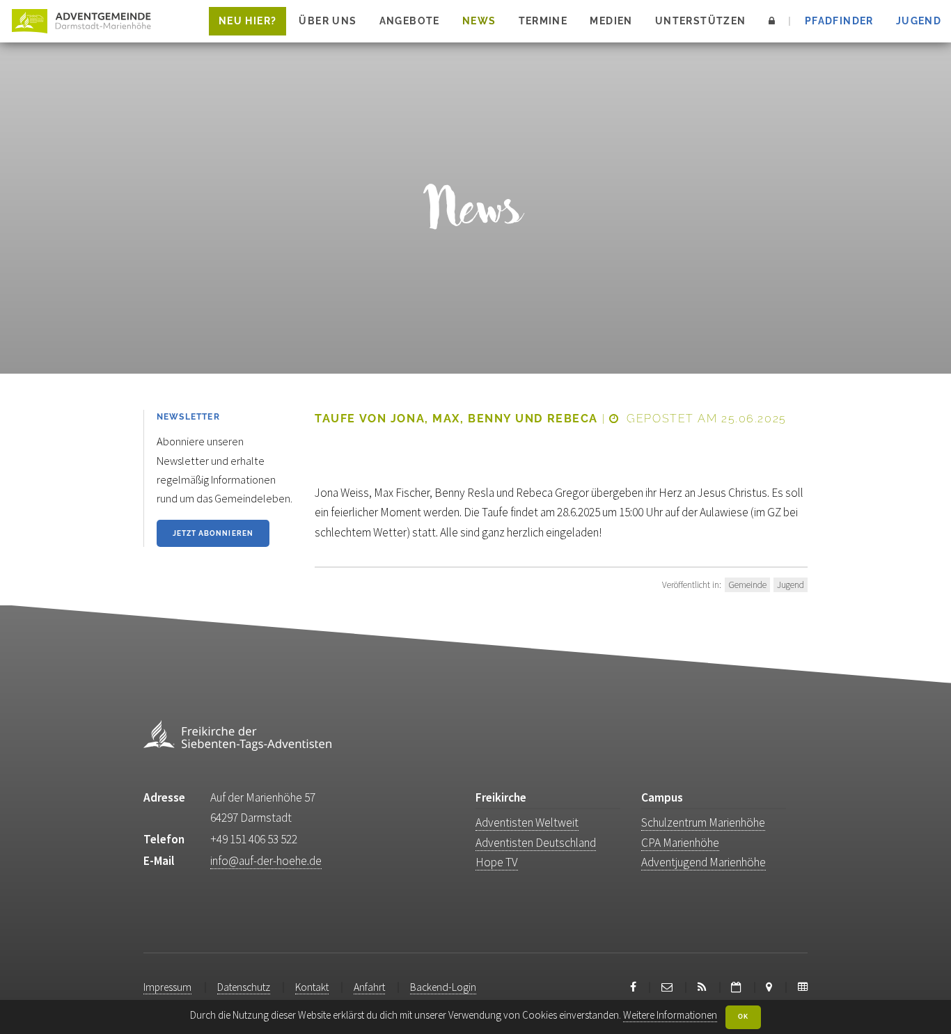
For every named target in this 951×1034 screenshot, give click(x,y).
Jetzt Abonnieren (213, 533)
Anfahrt (369, 987)
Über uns (327, 20)
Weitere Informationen (670, 1014)
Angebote (409, 20)
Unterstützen (700, 20)
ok (743, 1016)
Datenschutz (243, 987)
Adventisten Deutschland (535, 842)
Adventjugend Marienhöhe (703, 862)
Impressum (167, 987)
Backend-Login (443, 987)
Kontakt (312, 987)
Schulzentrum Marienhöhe (703, 822)
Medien (611, 20)
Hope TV (496, 862)
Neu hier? (247, 20)
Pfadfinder (839, 20)
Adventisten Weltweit (527, 822)
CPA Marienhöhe (680, 842)
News (479, 20)
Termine (543, 20)
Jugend (918, 20)
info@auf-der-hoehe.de (266, 860)
